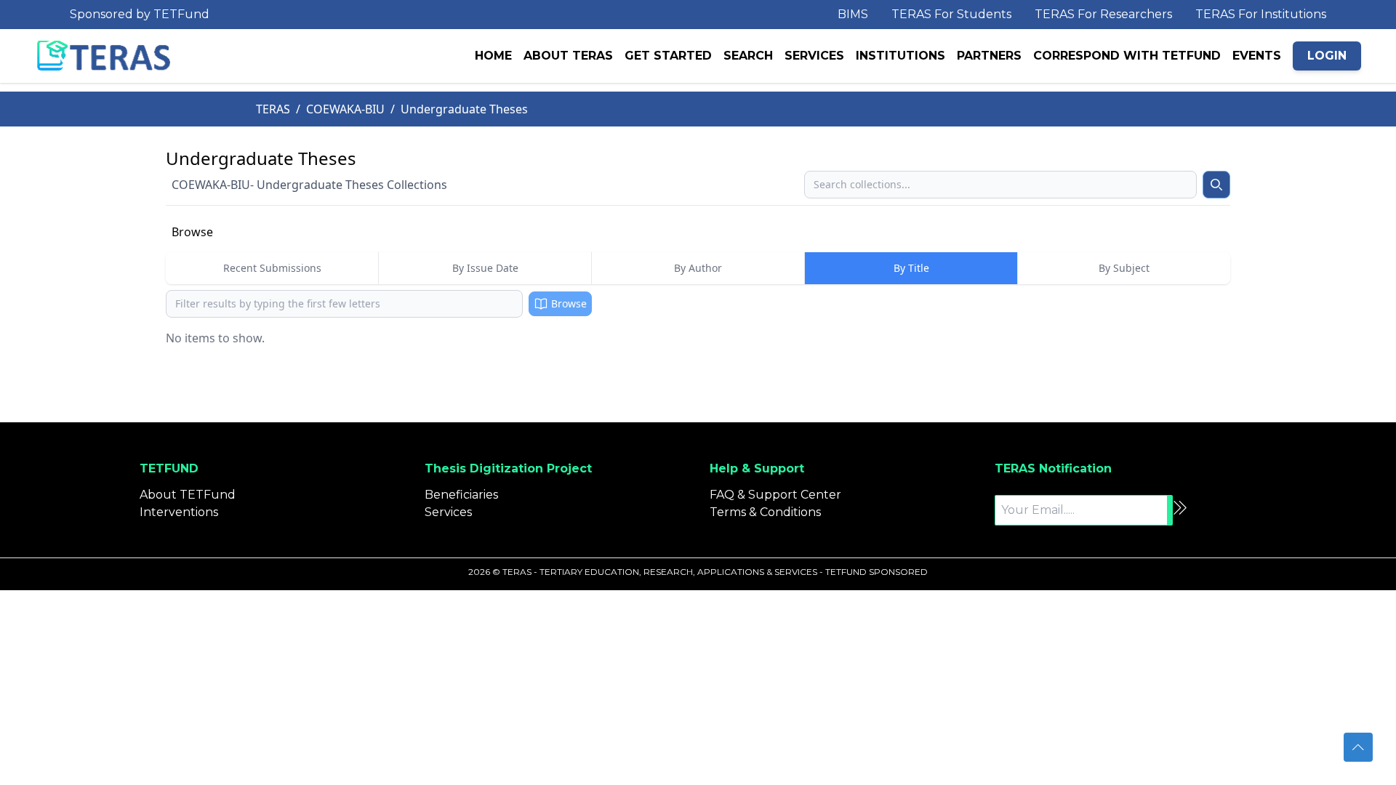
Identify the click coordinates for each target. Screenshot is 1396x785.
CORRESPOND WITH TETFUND (1127, 56)
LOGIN (1327, 56)
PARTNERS (989, 56)
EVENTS (1256, 56)
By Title (911, 268)
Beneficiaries (461, 495)
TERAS (273, 109)
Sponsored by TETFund (139, 14)
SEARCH (748, 56)
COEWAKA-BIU (345, 109)
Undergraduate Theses (464, 109)
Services (448, 512)
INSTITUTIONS (900, 56)
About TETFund (188, 495)
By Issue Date (485, 268)
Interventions (179, 512)
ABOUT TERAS (568, 56)
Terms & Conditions (765, 512)
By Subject (1124, 268)
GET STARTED (668, 56)
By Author (698, 268)
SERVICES (814, 56)
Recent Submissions (272, 268)
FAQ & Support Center (775, 495)
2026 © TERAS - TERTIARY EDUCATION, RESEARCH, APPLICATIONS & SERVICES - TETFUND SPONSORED (698, 571)
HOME (493, 56)
